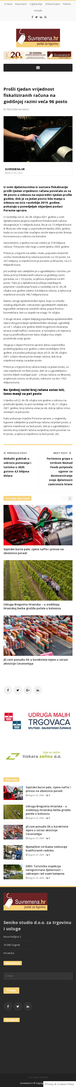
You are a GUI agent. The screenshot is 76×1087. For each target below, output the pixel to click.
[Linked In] (41, 17)
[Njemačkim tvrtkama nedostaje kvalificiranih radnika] (13, 852)
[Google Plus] (27, 690)
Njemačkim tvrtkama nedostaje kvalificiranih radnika (46, 848)
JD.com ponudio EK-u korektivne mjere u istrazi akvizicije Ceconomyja (47, 830)
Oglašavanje (36, 4)
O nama (8, 4)
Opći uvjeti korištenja (38, 1077)
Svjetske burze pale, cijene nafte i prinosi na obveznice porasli (48, 789)
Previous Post (17, 453)
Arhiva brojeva (52, 4)
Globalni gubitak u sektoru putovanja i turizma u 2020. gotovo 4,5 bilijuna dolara (17, 467)
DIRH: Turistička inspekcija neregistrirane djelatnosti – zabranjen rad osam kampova (45, 870)
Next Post (60, 453)
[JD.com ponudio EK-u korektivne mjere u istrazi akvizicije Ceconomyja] (13, 832)
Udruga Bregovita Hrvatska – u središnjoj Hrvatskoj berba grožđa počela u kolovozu (32, 606)
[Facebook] (32, 17)
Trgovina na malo (17, 109)
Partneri (67, 4)
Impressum (21, 4)
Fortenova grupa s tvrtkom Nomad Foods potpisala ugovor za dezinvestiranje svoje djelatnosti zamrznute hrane (59, 471)
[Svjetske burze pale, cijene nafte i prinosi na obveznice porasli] (13, 792)
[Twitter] (36, 17)
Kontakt (38, 10)
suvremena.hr (15, 169)
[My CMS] (38, 38)
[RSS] (45, 17)
